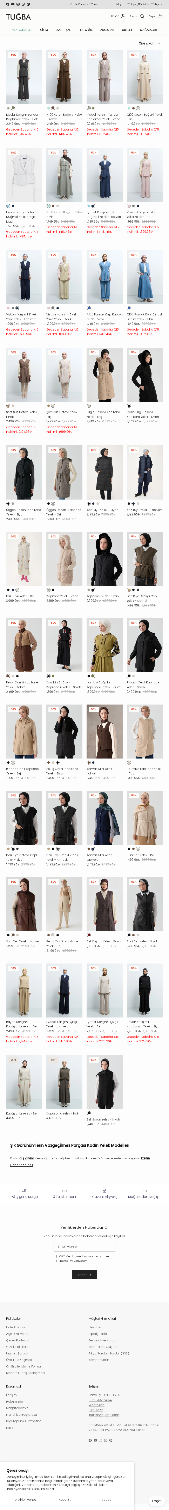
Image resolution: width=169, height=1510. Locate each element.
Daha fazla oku (21, 1171)
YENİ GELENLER (22, 36)
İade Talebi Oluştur (103, 1353)
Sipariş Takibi (98, 1340)
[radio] (8, 114)
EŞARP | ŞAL (63, 36)
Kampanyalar (99, 1366)
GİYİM (44, 36)
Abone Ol (84, 1281)
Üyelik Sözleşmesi (19, 1366)
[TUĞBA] (18, 22)
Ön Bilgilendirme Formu (23, 1372)
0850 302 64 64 (100, 1406)
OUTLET (127, 36)
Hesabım (95, 1333)
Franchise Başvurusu (21, 1421)
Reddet (105, 1499)
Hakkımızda (14, 1408)
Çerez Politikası (17, 1346)
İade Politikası (16, 1333)
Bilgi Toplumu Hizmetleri (23, 1427)
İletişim (158, 3)
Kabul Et (65, 1499)
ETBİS (9, 1434)
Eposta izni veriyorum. (73, 1267)
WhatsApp (96, 1411)
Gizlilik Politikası (43, 1489)
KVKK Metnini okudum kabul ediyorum (84, 1262)
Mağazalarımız (17, 1414)
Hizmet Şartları (17, 1359)
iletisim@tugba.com (104, 1421)
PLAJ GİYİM (86, 36)
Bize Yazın (96, 1416)
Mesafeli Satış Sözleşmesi (25, 1379)
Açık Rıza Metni (17, 1340)
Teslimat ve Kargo (102, 1346)
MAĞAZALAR (148, 36)
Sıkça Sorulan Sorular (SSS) (109, 1359)
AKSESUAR (107, 36)
